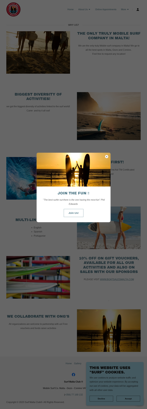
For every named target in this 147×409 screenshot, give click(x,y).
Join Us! (73, 213)
